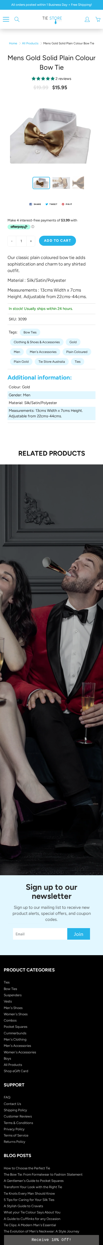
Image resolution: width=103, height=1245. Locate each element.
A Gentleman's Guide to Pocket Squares (34, 1181)
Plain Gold (21, 361)
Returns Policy (14, 1142)
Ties (77, 361)
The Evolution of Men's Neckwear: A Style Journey (41, 1231)
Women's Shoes (16, 1014)
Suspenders (13, 995)
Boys (7, 1058)
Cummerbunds (15, 1033)
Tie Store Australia (51, 361)
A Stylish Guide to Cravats (23, 1206)
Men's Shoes (13, 1008)
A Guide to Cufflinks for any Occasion (32, 1219)
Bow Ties (30, 332)
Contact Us (12, 1104)
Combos (10, 1020)
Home (13, 43)
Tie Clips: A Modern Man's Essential (30, 1225)
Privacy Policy (14, 1129)
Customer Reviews (18, 1116)
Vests (8, 1001)
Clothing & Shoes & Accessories (37, 342)
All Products (30, 43)
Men (17, 352)
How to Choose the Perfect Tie (27, 1168)
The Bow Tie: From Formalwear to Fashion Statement (43, 1174)
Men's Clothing (15, 1039)
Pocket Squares (15, 1027)
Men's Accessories (43, 352)
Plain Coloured (77, 352)
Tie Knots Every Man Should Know (29, 1193)
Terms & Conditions (18, 1123)
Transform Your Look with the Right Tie (33, 1187)
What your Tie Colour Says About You (32, 1212)
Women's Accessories (20, 1052)
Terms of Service (16, 1135)
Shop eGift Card (16, 1071)
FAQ (7, 1097)
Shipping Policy (15, 1110)
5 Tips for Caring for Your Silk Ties (29, 1200)
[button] (51, 1240)
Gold (73, 342)
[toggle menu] (6, 19)
